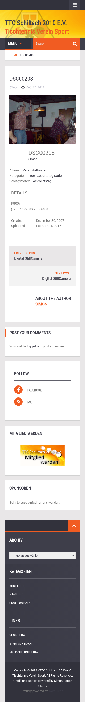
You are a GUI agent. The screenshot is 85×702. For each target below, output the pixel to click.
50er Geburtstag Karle (45, 176)
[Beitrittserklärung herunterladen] (42, 455)
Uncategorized (19, 603)
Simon (33, 159)
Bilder (13, 585)
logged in (33, 346)
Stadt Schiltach (20, 643)
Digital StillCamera (28, 258)
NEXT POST (63, 273)
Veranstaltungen (35, 170)
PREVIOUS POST (25, 253)
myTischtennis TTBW (23, 652)
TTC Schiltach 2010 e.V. (36, 23)
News (13, 594)
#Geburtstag (42, 181)
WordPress (55, 691)
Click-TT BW (17, 635)
